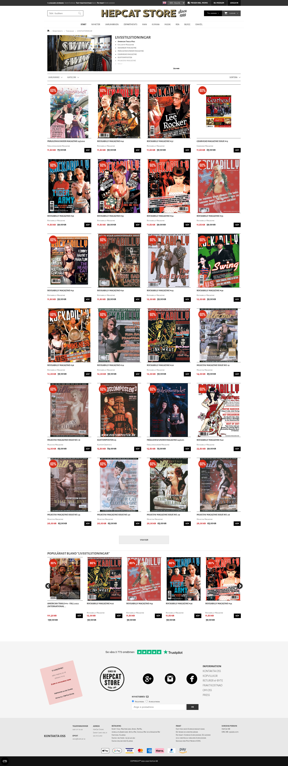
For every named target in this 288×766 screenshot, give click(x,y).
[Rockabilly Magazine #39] (219, 260)
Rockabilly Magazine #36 (60, 216)
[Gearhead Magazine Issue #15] (219, 111)
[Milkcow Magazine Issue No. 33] (69, 485)
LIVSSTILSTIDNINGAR (84, 31)
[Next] (240, 586)
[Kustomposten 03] (119, 410)
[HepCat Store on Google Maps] (148, 678)
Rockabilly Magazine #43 (160, 290)
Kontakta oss (55, 736)
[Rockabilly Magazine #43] (169, 260)
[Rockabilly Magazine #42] (119, 111)
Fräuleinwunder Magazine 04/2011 (165, 440)
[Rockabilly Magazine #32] (69, 260)
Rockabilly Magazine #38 (60, 365)
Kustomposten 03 (106, 440)
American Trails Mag (126, 41)
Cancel (198, 24)
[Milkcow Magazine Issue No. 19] (219, 335)
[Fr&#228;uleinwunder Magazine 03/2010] (69, 111)
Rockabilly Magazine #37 (160, 141)
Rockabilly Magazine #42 (110, 141)
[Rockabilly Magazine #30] (119, 260)
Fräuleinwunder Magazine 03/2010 (66, 141)
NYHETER (95, 24)
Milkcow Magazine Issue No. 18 (63, 440)
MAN (144, 24)
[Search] (79, 13)
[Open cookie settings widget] (5, 761)
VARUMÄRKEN (112, 24)
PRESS (206, 695)
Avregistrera (154, 701)
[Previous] (48, 586)
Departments (57, 31)
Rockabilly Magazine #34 (160, 216)
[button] (225, 13)
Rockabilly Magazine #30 (110, 290)
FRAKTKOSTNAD (212, 685)
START (83, 24)
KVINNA (156, 24)
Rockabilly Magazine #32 (60, 290)
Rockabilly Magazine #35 (110, 216)
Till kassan (212, 13)
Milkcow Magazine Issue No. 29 (163, 514)
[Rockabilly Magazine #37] (169, 111)
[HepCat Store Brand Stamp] (112, 678)
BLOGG (187, 24)
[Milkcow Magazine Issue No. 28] (219, 485)
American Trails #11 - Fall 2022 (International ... (63, 605)
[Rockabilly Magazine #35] (119, 186)
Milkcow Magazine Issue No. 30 (113, 514)
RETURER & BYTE (213, 680)
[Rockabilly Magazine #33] (219, 186)
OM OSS (207, 690)
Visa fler (144, 540)
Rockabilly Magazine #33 (210, 216)
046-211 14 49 (77, 729)
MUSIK (167, 24)
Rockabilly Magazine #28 (160, 365)
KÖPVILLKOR (210, 676)
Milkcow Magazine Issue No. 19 (213, 365)
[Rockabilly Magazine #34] (169, 186)
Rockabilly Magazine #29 (110, 365)
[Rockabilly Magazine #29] (119, 335)
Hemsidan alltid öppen (63, 691)
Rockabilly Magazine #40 (210, 440)
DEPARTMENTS (130, 24)
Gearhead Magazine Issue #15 (212, 141)
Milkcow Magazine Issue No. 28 (213, 514)
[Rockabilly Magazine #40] (219, 410)
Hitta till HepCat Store (64, 696)
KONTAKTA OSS (212, 671)
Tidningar (70, 31)
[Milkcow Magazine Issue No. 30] (119, 485)
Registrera (139, 701)
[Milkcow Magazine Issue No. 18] (69, 410)
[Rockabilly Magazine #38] (69, 335)
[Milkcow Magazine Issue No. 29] (169, 485)
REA (177, 24)
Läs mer (176, 68)
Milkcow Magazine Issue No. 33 (63, 514)
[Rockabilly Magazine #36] (69, 186)
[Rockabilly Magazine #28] (169, 335)
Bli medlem (219, 3)
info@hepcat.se (78, 739)
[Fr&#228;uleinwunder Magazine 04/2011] (169, 410)
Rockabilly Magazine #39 (210, 290)
